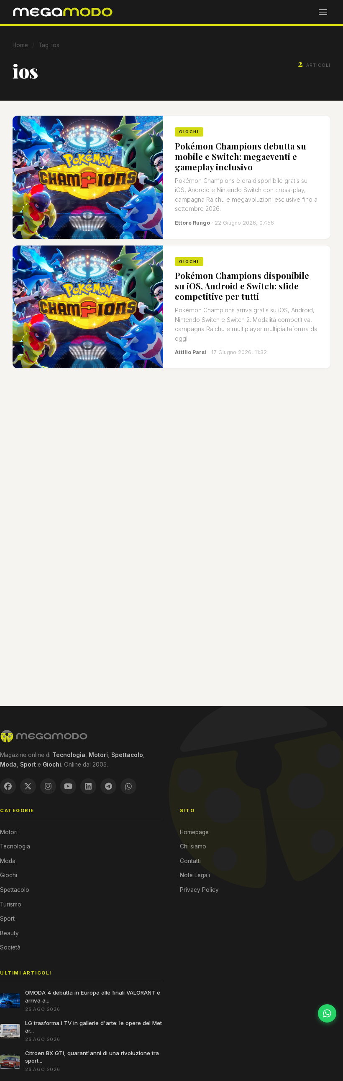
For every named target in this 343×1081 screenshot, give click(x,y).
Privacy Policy (199, 889)
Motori (9, 832)
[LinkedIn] (88, 786)
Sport (7, 918)
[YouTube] (68, 786)
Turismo (10, 904)
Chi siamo (193, 846)
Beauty (9, 933)
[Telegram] (108, 786)
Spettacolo (14, 889)
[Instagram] (48, 786)
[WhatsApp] (128, 786)
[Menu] (322, 12)
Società (10, 947)
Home (20, 45)
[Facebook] (8, 786)
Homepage (194, 832)
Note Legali (195, 875)
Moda (7, 861)
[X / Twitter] (28, 786)
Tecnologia (15, 846)
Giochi (8, 875)
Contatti (190, 861)
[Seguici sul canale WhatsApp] (327, 1013)
